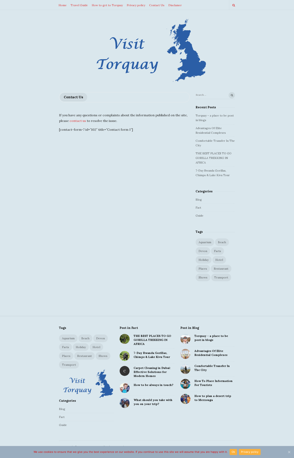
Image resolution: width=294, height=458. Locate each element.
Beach (222, 242)
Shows (203, 277)
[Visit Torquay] (147, 51)
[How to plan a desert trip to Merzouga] (185, 399)
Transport (221, 277)
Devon (203, 251)
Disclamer (175, 5)
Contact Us (156, 5)
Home (63, 5)
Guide (199, 215)
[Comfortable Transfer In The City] (185, 369)
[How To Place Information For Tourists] (185, 384)
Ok (233, 451)
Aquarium (205, 242)
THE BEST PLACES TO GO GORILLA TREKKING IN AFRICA (213, 158)
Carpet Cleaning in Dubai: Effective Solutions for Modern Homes (152, 372)
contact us (78, 121)
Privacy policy (136, 5)
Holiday (204, 260)
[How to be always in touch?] (125, 388)
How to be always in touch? (153, 385)
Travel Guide (79, 5)
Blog (199, 199)
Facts (217, 251)
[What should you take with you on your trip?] (125, 403)
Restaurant (221, 268)
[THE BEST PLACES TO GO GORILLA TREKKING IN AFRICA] (125, 339)
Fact (198, 207)
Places (203, 268)
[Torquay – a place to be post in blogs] (185, 339)
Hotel (219, 260)
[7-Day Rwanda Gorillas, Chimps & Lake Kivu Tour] (125, 356)
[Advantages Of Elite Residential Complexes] (185, 354)
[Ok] (289, 452)
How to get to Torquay (107, 5)
